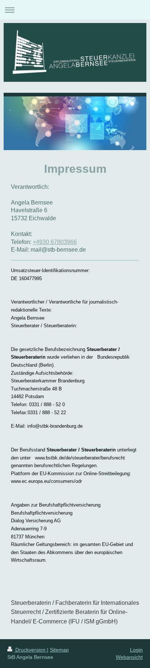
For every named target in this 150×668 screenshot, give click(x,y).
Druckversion (30, 650)
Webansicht (129, 657)
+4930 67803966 (55, 242)
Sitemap (59, 650)
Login (136, 650)
